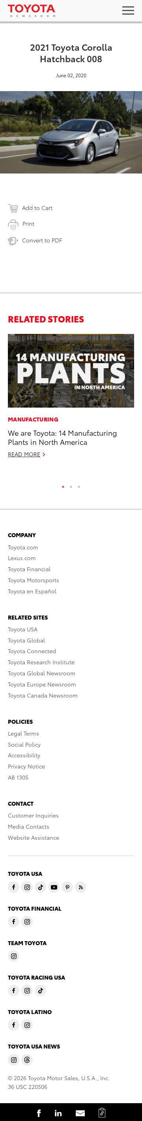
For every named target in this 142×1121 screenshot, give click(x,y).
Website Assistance (33, 837)
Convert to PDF (42, 240)
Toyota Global (26, 640)
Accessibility (24, 755)
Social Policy (24, 744)
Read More (24, 454)
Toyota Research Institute (41, 662)
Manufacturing (33, 419)
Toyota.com (23, 547)
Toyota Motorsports (33, 580)
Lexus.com (22, 558)
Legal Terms (23, 733)
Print (28, 223)
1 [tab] (63, 485)
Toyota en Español (32, 591)
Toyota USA (22, 629)
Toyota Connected (32, 651)
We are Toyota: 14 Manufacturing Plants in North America (62, 436)
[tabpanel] (71, 399)
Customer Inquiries (33, 815)
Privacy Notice (26, 766)
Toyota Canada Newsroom (43, 695)
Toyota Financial (29, 569)
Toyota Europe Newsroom (42, 684)
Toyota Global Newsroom (41, 673)
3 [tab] (79, 485)
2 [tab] (71, 485)
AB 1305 (18, 777)
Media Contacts (28, 826)
